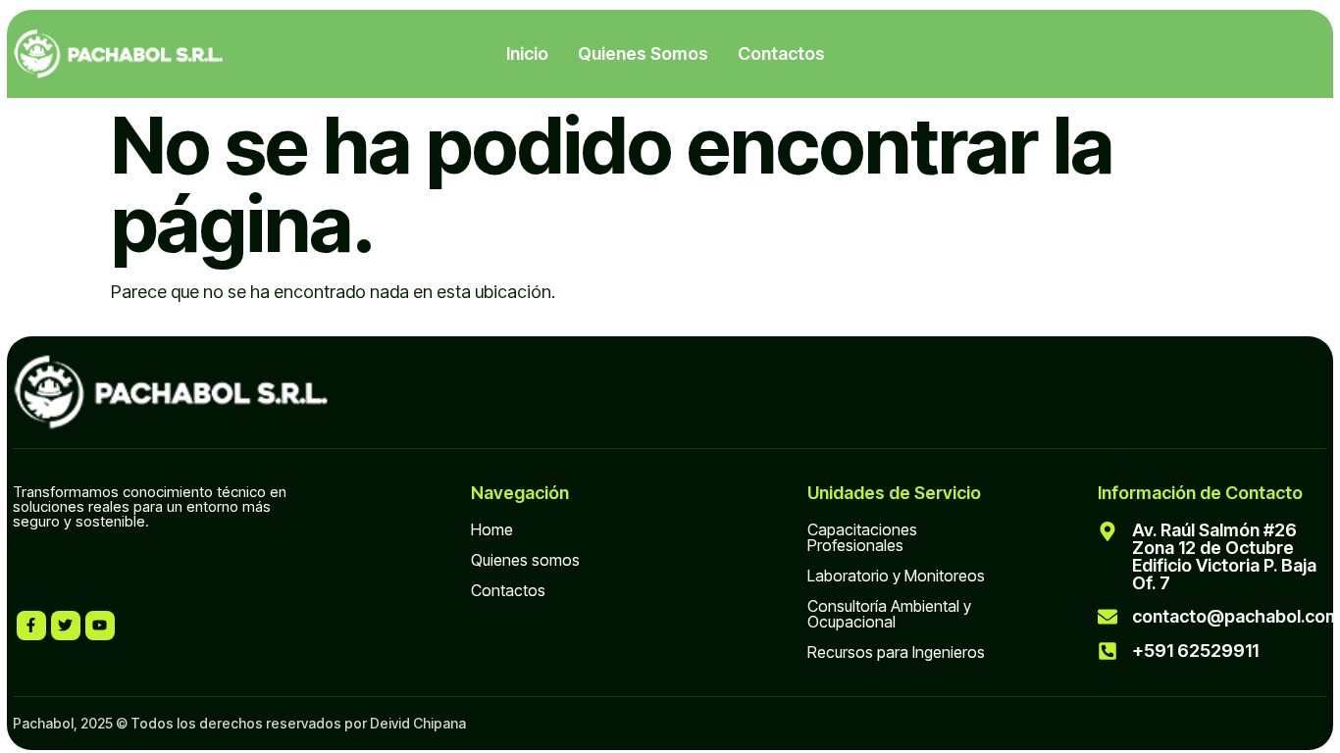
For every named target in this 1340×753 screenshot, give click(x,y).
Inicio (527, 53)
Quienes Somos (643, 53)
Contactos (781, 53)
